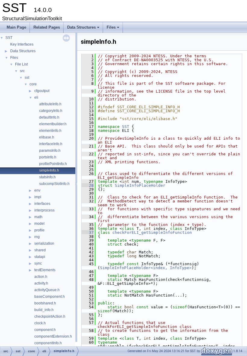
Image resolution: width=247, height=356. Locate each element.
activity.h (41, 283)
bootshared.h (45, 303)
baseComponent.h (49, 296)
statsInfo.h (47, 177)
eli (36, 97)
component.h (45, 330)
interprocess (44, 210)
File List (21, 64)
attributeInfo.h (50, 104)
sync (38, 263)
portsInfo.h (47, 157)
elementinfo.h (50, 131)
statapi (39, 257)
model (39, 223)
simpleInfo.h (49, 170)
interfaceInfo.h (50, 144)
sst (27, 77)
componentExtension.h (53, 336)
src (22, 71)
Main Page (16, 27)
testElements (44, 270)
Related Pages (46, 27)
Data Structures (83, 29)
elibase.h (46, 137)
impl (37, 197)
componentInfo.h (48, 343)
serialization (44, 243)
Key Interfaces (21, 44)
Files (113, 29)
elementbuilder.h (53, 124)
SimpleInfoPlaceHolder (140, 185)
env (37, 190)
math (38, 217)
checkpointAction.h (49, 316)
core (33, 84)
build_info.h (44, 310)
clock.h (40, 323)
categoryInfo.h (50, 111)
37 (88, 232)
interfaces (42, 204)
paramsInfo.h (50, 150)
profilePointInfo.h (53, 164)
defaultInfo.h (49, 117)
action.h (40, 277)
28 (88, 185)
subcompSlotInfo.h (54, 184)
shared (40, 250)
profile (39, 230)
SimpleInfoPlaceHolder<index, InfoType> (146, 267)
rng (37, 237)
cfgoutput (41, 91)
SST (8, 38)
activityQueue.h (47, 290)
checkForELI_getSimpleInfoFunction (152, 232)
